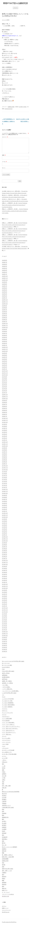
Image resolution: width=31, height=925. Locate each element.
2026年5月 (4, 266)
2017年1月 (4, 487)
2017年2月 (4, 485)
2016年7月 (4, 499)
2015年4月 (4, 529)
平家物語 (4, 803)
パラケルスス (5, 748)
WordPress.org (5, 912)
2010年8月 (4, 639)
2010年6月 (4, 643)
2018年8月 (4, 450)
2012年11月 (5, 586)
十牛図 (3, 778)
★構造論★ (4, 675)
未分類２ (4, 821)
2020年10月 (5, 398)
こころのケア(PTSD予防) (8, 699)
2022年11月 (5, 349)
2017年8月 (4, 473)
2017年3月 (4, 483)
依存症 (3, 768)
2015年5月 (4, 527)
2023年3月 (4, 341)
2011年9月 (4, 614)
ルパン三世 (4, 758)
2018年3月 (4, 460)
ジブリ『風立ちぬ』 (7, 734)
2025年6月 (4, 288)
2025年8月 (4, 284)
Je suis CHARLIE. (6, 667)
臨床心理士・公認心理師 (8, 857)
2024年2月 (4, 319)
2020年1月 (4, 416)
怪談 (3, 809)
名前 (4, 155)
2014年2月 (4, 556)
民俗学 (3, 831)
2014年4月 (4, 552)
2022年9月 (4, 353)
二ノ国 (3, 766)
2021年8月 (4, 379)
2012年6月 (4, 596)
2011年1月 (4, 629)
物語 (3, 841)
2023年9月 (4, 329)
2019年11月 (5, 420)
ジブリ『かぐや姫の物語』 (8, 722)
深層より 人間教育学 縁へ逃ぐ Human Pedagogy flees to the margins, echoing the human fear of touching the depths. (14, 205)
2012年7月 (4, 594)
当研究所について (6, 805)
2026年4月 (4, 268)
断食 (3, 815)
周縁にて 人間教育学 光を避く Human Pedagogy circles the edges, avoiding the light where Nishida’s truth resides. (15, 211)
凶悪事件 (4, 774)
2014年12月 (5, 537)
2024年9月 (4, 305)
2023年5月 (4, 337)
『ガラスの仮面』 (6, 687)
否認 (3, 781)
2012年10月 (5, 588)
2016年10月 (5, 493)
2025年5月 (4, 290)
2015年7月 (4, 523)
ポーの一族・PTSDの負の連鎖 (9, 754)
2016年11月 (5, 491)
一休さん (4, 760)
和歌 (3, 783)
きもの (3, 697)
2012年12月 (5, 584)
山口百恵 (4, 797)
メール (4, 161)
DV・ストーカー (6, 663)
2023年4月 (4, 339)
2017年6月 (4, 477)
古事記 (3, 779)
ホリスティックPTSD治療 (8, 750)
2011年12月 (5, 608)
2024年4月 (4, 315)
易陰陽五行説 (5, 817)
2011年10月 (5, 612)
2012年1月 (4, 606)
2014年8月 (4, 544)
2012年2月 (4, 604)
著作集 (3, 864)
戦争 (3, 811)
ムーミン (4, 756)
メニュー (15, 7)
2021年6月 (4, 382)
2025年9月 (4, 282)
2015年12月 (5, 513)
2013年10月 (5, 564)
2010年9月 (4, 637)
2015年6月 (4, 525)
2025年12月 (5, 276)
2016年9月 (4, 495)
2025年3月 (4, 294)
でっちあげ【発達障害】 (8, 702)
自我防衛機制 (5, 858)
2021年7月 (4, 381)
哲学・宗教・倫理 (6, 785)
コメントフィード (6, 910)
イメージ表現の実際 (7, 718)
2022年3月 (4, 365)
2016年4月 (4, 505)
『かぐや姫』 (5, 685)
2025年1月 (4, 298)
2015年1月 (4, 535)
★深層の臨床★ (6, 677)
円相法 (3, 772)
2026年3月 (4, 270)
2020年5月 (4, 408)
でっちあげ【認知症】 (7, 706)
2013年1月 (4, 582)
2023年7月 (4, 333)
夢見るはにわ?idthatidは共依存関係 (10, 791)
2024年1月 (4, 321)
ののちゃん (4, 710)
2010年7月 (4, 641)
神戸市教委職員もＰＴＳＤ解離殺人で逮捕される (8, 121)
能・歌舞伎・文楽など (7, 855)
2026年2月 (4, 272)
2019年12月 (5, 418)
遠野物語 (4, 882)
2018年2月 (4, 461)
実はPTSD (4, 793)
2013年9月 (4, 566)
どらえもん (4, 708)
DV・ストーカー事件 (7, 665)
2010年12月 (5, 631)
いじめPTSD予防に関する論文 (9, 693)
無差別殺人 (4, 839)
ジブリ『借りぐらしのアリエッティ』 (11, 726)
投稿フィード (5, 908)
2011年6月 (4, 620)
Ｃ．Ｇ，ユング (6, 892)
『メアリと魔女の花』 (7, 689)
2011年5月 (4, 621)
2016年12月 (5, 489)
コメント (5, 137)
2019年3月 (4, 436)
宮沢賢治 (4, 795)
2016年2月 (4, 509)
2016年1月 (4, 511)
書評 (3, 819)
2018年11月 (5, 444)
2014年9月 (4, 542)
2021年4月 (4, 386)
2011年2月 (4, 627)
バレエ (3, 746)
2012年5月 (4, 598)
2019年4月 (4, 434)
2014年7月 (4, 546)
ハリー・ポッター (6, 742)
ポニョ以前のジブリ (7, 752)
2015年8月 (4, 521)
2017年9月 (4, 471)
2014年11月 (5, 539)
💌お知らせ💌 (5, 896)
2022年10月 (5, 351)
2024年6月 (4, 311)
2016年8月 (4, 497)
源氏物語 (4, 833)
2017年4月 (4, 481)
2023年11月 (5, 325)
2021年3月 (4, 388)
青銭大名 (4, 888)
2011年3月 (4, 625)
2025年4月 (4, 292)
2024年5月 (4, 313)
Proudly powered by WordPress (9, 922)
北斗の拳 (4, 776)
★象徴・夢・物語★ (7, 681)
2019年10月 (5, 422)
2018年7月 (4, 452)
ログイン (4, 906)
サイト (3, 168)
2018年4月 (4, 458)
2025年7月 (4, 286)
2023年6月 (4, 335)
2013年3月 (4, 578)
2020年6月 (4, 406)
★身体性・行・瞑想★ (7, 683)
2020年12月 (5, 394)
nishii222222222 (8, 108)
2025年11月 (5, 278)
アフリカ (4, 714)
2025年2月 (4, 296)
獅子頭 (3, 843)
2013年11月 (5, 562)
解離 (3, 880)
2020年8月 (4, 402)
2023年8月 (4, 331)
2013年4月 (4, 576)
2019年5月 (4, 432)
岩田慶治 (4, 799)
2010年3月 (4, 649)
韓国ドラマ (4, 890)
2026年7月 (4, 262)
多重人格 (4, 787)
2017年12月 (5, 465)
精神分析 (4, 851)
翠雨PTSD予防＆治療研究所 (15, 3)
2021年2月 (4, 390)
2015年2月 (4, 533)
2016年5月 (4, 503)
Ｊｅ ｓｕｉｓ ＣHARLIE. (8, 894)
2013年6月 (4, 572)
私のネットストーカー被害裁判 (9, 847)
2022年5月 (4, 361)
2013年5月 (4, 574)
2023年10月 (5, 327)
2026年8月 (4, 260)
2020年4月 (4, 410)
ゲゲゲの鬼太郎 (6, 720)
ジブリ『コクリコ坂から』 (8, 724)
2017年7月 (4, 475)
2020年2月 (4, 414)
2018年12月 (5, 442)
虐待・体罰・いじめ (7, 870)
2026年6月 (4, 264)
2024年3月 (4, 317)
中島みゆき (4, 762)
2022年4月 (4, 363)
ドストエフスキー (6, 740)
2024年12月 (5, 300)
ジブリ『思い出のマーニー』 (9, 732)
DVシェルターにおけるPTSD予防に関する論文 (13, 661)
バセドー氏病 (5, 744)
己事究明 (4, 801)
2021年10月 (5, 375)
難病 (3, 886)
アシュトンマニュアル (7, 712)
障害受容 (4, 884)
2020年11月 (5, 396)
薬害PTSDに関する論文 (7, 868)
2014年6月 (4, 548)
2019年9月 (4, 424)
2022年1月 (4, 369)
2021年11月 (5, 373)
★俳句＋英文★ (6, 673)
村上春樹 (4, 823)
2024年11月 (5, 302)
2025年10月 (5, 280)
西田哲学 (4, 876)
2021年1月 (4, 392)
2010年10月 (5, 635)
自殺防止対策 (11, 106)
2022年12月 (5, 347)
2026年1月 (4, 274)
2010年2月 (4, 651)
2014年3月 (4, 554)
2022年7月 (4, 357)
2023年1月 (4, 345)
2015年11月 (5, 515)
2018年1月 (4, 463)
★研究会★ (4, 679)
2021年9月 (4, 377)
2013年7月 (4, 570)
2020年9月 (4, 400)
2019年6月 (4, 430)
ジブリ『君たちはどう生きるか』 (10, 728)
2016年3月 (4, 507)
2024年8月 (4, 307)
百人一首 (4, 845)
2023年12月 (5, 323)
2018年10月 (5, 446)
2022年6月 (4, 359)
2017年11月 (5, 467)
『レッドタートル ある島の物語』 (10, 691)
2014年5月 (4, 550)
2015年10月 (5, 517)
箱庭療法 (4, 849)
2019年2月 (4, 438)
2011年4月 (4, 623)
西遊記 (3, 878)
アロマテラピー (6, 716)
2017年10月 (5, 469)
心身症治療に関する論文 (8, 807)
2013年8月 (4, 568)
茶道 (3, 862)
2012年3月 (4, 602)
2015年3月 (4, 531)
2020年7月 (4, 404)
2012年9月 (4, 590)
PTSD (3, 669)
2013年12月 (5, 560)
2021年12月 (5, 371)
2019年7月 (4, 428)
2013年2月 (4, 580)
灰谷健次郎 (4, 837)
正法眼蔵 (4, 829)
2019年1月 (4, 440)
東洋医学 (4, 825)
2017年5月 (4, 479)
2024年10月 (5, 303)
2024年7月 (4, 309)
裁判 (3, 874)
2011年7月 (4, 618)
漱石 (3, 835)
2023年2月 (4, 343)
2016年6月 (4, 501)
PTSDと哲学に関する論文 (8, 671)
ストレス (4, 736)
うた (3, 695)
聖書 (3, 853)
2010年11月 (5, 633)
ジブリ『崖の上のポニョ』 (8, 730)
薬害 (3, 866)
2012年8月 (4, 592)
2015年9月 (4, 519)
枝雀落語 (4, 827)
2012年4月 (4, 600)
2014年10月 (5, 541)
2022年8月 (4, 355)
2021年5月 (4, 384)
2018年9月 (4, 448)
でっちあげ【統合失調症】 (8, 704)
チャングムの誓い (6, 738)
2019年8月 (4, 426)
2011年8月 (4, 616)
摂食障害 (4, 813)
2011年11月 (5, 610)
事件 (3, 764)
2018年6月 (4, 454)
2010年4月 (4, 647)
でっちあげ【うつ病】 (7, 700)
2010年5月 (4, 645)
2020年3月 (4, 412)
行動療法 (4, 872)
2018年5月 (4, 456)
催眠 (3, 770)
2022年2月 (4, 367)
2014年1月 (4, 558)
